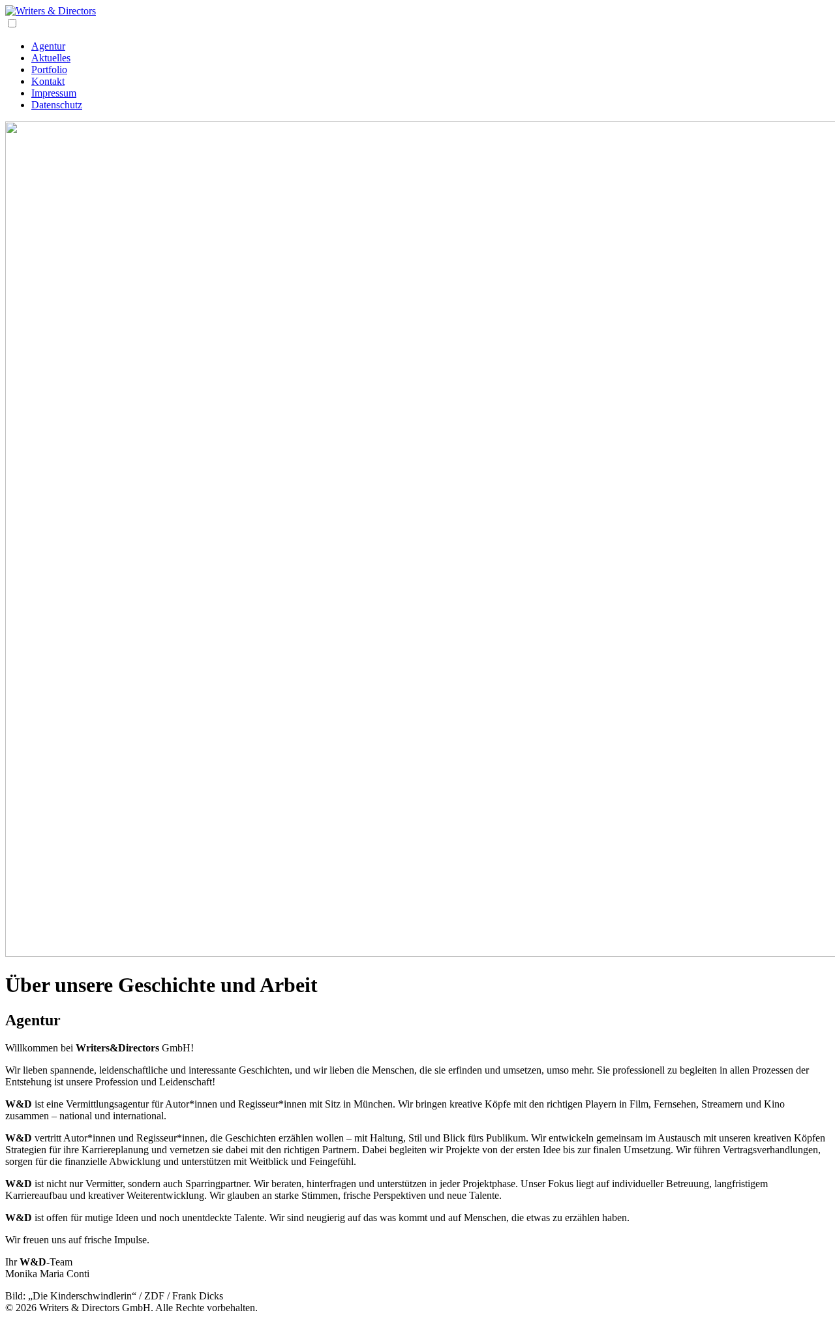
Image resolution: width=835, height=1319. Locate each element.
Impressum (53, 93)
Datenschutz (56, 104)
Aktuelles (50, 57)
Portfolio (49, 69)
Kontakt (48, 81)
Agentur (48, 46)
